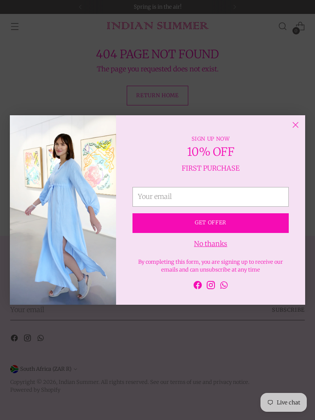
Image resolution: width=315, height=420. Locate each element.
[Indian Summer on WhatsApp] (224, 286)
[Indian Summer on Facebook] (198, 286)
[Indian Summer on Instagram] (211, 286)
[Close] (295, 125)
